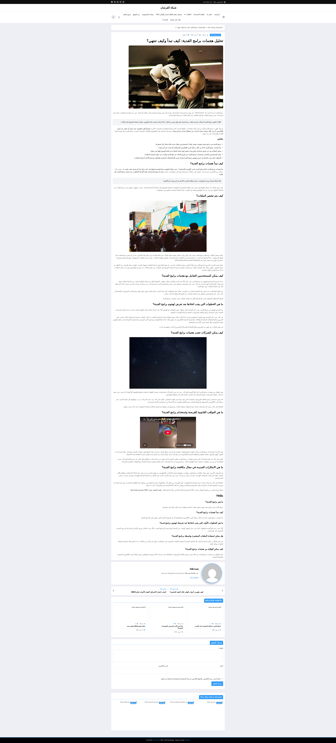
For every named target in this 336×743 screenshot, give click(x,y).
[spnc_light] (113, 17)
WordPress (187, 740)
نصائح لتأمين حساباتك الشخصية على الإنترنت (208, 626)
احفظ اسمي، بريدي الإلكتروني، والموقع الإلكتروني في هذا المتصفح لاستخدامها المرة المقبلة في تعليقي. (190, 679)
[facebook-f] (123, 2)
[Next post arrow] (113, 590)
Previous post (174, 589)
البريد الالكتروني (163, 666)
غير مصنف (133, 703)
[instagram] (115, 2)
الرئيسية (217, 14)
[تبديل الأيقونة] (223, 17)
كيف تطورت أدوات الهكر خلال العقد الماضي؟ (186, 592)
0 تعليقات (184, 35)
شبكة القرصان (168, 7)
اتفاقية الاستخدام (199, 14)
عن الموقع (136, 14)
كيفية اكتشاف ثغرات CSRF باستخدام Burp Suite (146, 490)
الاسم (221, 666)
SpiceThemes (156, 740)
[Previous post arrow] (222, 590)
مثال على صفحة (175, 20)
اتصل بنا (209, 14)
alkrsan (204, 35)
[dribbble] (118, 2)
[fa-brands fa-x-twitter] (121, 2)
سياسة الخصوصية (148, 14)
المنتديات (165, 20)
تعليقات (221, 648)
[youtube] (112, 2)
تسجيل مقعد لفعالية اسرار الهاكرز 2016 (169, 14)
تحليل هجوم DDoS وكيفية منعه (136, 626)
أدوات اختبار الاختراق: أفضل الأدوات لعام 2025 (148, 592)
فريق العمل (127, 14)
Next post (163, 589)
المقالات (188, 14)
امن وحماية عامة (215, 35)
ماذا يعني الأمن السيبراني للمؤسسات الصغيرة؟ (172, 627)
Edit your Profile (190, 573)
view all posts (194, 577)
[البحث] (119, 17)
